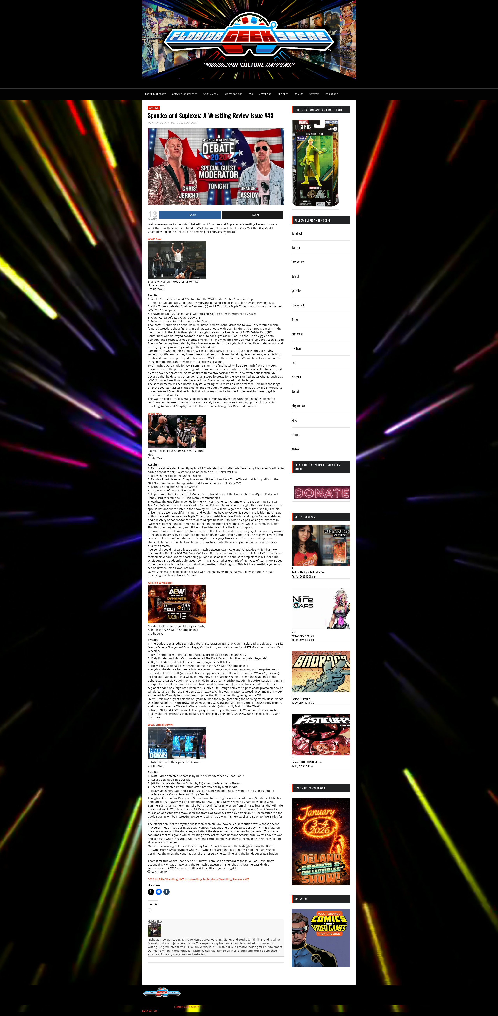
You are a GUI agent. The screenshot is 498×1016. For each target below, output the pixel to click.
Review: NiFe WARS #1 (303, 635)
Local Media (211, 94)
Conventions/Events (184, 94)
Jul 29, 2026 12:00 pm (303, 639)
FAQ (251, 94)
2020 (151, 879)
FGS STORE (332, 94)
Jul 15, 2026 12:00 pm (303, 766)
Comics (299, 94)
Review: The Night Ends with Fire (308, 572)
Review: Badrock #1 (301, 699)
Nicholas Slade (189, 123)
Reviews (314, 94)
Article (154, 107)
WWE (246, 879)
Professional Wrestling (217, 879)
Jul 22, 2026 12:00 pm (303, 703)
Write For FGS (233, 94)
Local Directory (155, 94)
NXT (181, 879)
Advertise (265, 94)
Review (237, 879)
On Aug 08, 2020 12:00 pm (162, 123)
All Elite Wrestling (166, 879)
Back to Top (149, 1010)
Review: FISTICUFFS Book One (307, 762)
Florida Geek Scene (186, 1007)
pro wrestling (193, 879)
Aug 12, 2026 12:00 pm (303, 576)
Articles (283, 94)
